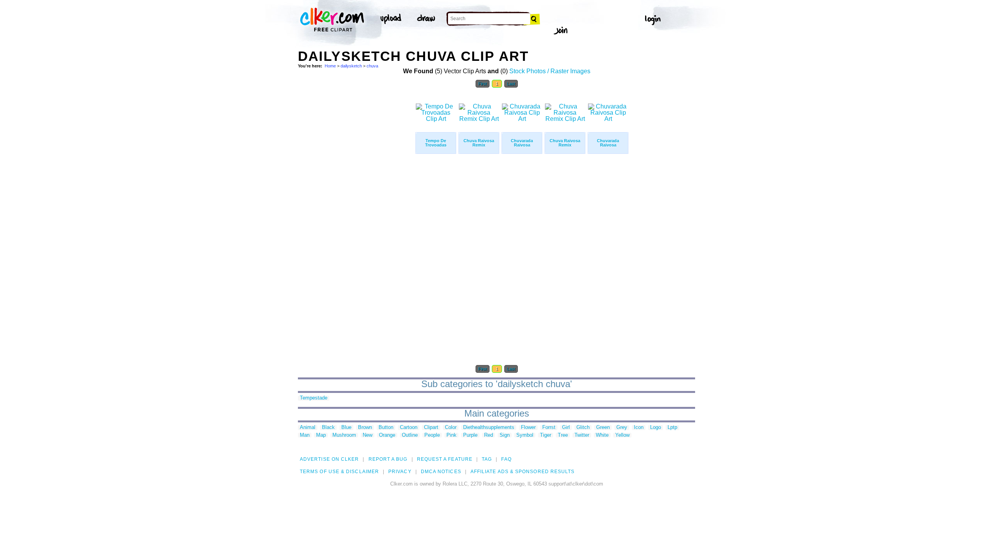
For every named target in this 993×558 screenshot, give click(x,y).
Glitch (583, 427)
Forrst (548, 427)
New (367, 435)
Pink (451, 435)
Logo (655, 427)
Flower (528, 427)
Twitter (581, 435)
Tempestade (313, 398)
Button (386, 427)
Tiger (545, 435)
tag (487, 459)
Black (328, 427)
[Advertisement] (356, 208)
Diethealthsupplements (488, 427)
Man (305, 435)
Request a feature (444, 459)
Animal (307, 427)
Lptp (672, 427)
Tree (563, 435)
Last (511, 83)
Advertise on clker (329, 459)
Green (603, 427)
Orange (387, 435)
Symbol (524, 435)
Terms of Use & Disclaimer (339, 471)
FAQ (506, 459)
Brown (365, 427)
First (482, 83)
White (602, 435)
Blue (346, 427)
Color (451, 427)
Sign (505, 435)
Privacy (400, 471)
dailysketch (351, 66)
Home (330, 66)
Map (321, 435)
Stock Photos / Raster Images (549, 71)
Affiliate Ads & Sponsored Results (523, 471)
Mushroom (344, 435)
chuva (372, 66)
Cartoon (408, 427)
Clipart (431, 427)
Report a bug (388, 459)
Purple (470, 435)
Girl (566, 427)
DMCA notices (441, 471)
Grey (621, 427)
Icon (639, 427)
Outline (410, 435)
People (432, 435)
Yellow (622, 435)
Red (488, 435)
